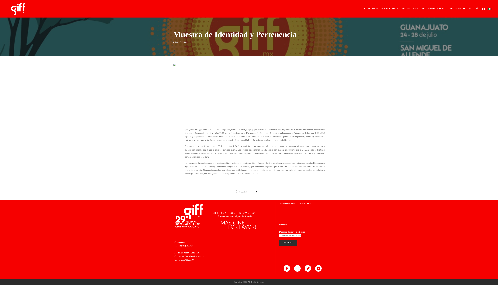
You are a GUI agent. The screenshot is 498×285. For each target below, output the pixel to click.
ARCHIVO (442, 9)
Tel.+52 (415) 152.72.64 (184, 246)
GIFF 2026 (385, 9)
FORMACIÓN (399, 9)
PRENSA (431, 9)
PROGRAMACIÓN (416, 9)
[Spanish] (490, 9)
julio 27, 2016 (180, 42)
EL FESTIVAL (371, 9)
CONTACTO (455, 9)
